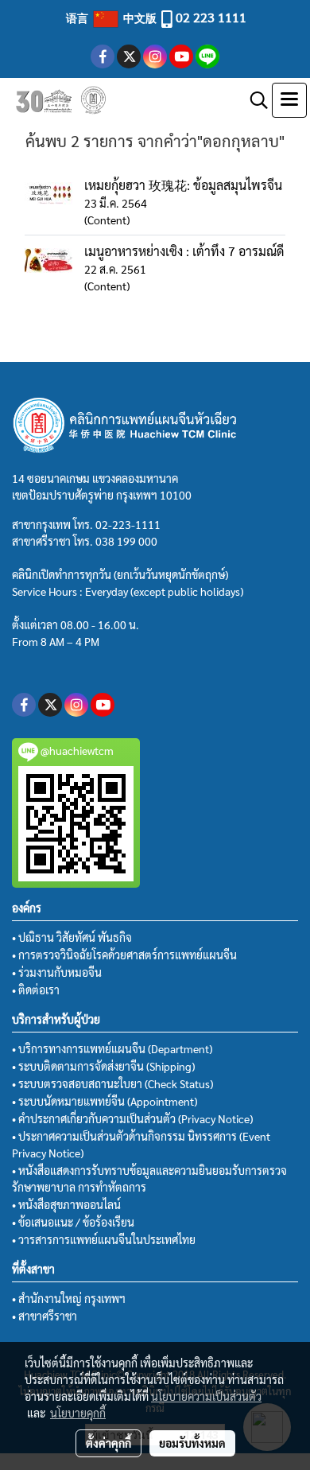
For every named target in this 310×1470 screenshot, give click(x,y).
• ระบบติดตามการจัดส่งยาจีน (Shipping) (103, 1066)
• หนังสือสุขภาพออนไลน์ (66, 1204)
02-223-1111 (128, 524)
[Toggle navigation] (289, 100)
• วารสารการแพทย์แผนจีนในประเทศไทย (104, 1239)
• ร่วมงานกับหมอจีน (57, 972)
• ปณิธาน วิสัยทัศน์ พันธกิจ (72, 937)
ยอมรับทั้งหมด (192, 1443)
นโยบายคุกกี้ (78, 1413)
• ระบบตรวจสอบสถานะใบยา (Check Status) (112, 1083)
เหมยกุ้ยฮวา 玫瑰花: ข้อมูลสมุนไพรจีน (183, 185)
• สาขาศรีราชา (44, 1316)
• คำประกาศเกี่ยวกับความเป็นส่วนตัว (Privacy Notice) (132, 1118)
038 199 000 (126, 541)
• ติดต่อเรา (36, 989)
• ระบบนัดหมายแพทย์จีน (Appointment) (104, 1101)
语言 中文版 (112, 17)
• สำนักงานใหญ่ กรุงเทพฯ (69, 1298)
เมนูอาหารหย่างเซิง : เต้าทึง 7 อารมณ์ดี (184, 251)
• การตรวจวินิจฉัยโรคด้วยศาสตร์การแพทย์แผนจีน (124, 954)
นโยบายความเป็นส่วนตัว (206, 1396)
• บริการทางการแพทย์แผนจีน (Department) (112, 1048)
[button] (253, 100)
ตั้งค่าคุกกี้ (108, 1443)
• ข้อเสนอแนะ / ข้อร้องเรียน (73, 1222)
